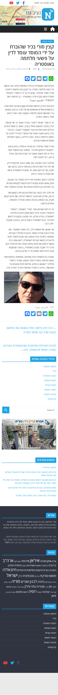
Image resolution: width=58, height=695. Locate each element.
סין (50, 586)
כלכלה (40, 582)
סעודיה (40, 586)
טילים (37, 576)
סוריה (13, 69)
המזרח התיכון (15, 565)
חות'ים (20, 570)
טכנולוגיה (28, 576)
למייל (7, 542)
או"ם (54, 561)
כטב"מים (48, 582)
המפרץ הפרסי (49, 570)
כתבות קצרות (50, 385)
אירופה (25, 69)
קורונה (45, 592)
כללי (54, 371)
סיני (46, 587)
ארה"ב (8, 560)
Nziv (35, 69)
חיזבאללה (10, 569)
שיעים (19, 592)
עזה (33, 586)
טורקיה (44, 576)
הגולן (24, 565)
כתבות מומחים (50, 380)
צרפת (8, 69)
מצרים (25, 581)
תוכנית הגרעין (10, 592)
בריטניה (52, 565)
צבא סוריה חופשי (18, 587)
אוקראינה (45, 561)
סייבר (54, 586)
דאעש (38, 565)
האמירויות (31, 565)
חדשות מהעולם (50, 366)
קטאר (39, 592)
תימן (53, 596)
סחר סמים (7, 582)
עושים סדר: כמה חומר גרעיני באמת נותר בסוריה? (36, 495)
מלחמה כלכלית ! (49, 467)
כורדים (54, 582)
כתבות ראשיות (47, 41)
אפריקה (17, 561)
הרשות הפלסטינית (33, 570)
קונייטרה (53, 592)
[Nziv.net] (52, 29)
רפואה (25, 592)
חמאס (52, 576)
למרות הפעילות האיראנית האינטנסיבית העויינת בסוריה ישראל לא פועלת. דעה (29, 348)
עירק (27, 586)
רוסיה (33, 591)
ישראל (19, 69)
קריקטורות (52, 398)
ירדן (20, 576)
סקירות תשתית (50, 394)
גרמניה (45, 565)
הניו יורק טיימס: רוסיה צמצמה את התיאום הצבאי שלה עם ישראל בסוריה (31, 330)
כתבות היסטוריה (49, 375)
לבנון (33, 581)
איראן (35, 560)
